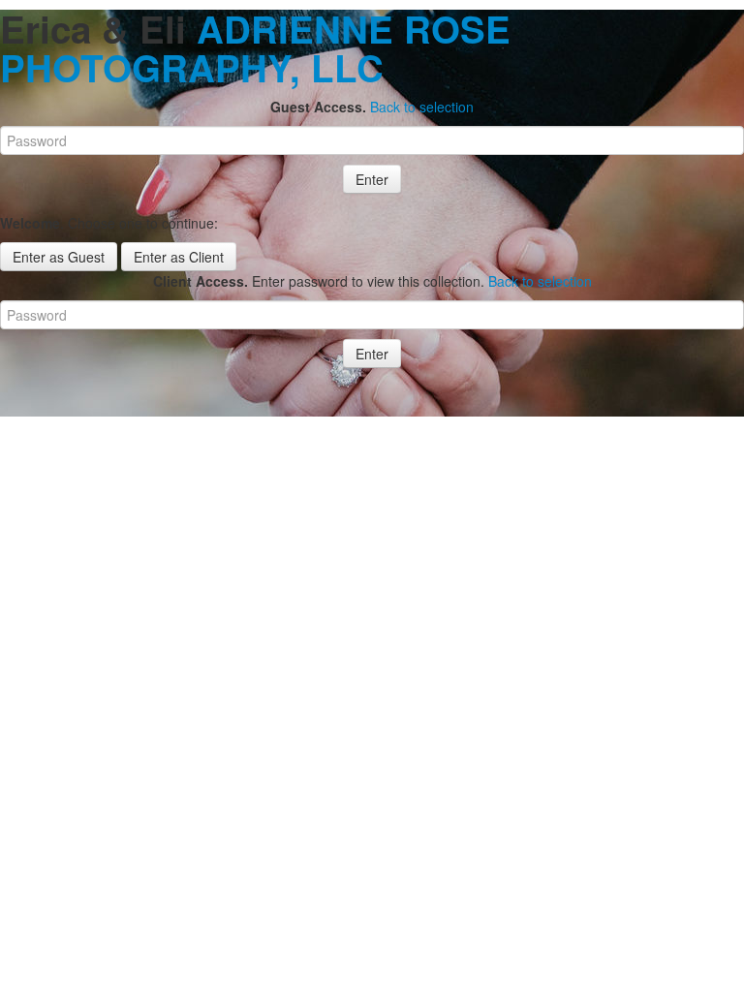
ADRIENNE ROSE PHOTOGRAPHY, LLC (255, 48)
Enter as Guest (59, 256)
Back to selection (422, 106)
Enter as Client (179, 256)
